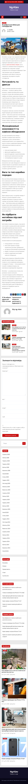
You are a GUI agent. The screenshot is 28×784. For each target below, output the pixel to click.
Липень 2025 (5, 496)
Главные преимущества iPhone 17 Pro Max (13, 592)
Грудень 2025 (5, 480)
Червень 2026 (6, 461)
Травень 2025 (6, 503)
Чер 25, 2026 (15, 352)
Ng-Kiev (14, 7)
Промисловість (6, 569)
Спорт (4, 572)
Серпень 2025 (6, 493)
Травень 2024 (6, 541)
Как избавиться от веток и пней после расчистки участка (19, 328)
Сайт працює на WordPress (7, 780)
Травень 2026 (6, 464)
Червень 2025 (6, 499)
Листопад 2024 (6, 522)
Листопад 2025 (6, 483)
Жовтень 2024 (6, 525)
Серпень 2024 (6, 532)
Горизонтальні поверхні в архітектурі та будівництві (16, 300)
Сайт (3, 417)
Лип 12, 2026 (15, 340)
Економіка (5, 563)
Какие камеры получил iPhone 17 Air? (11, 601)
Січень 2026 (5, 477)
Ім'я (3, 399)
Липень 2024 (5, 535)
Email (4, 408)
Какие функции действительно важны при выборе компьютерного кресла (14, 730)
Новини (4, 22)
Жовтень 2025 (6, 486)
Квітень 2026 (5, 467)
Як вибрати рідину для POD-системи (6, 299)
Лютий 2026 (5, 474)
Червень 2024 (6, 538)
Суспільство (5, 576)
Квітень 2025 (5, 506)
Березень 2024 (6, 548)
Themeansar (23, 780)
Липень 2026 (5, 457)
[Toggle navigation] (21, 17)
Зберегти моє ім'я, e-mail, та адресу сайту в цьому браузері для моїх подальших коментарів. (13, 429)
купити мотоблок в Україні (12, 64)
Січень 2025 (5, 515)
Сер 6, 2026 (15, 331)
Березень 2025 (6, 509)
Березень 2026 (6, 470)
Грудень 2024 (5, 519)
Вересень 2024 (6, 528)
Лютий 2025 (5, 512)
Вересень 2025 (6, 490)
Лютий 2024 (5, 551)
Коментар (5, 371)
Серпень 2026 (6, 454)
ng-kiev (11, 29)
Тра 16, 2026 (6, 761)
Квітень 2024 (5, 544)
